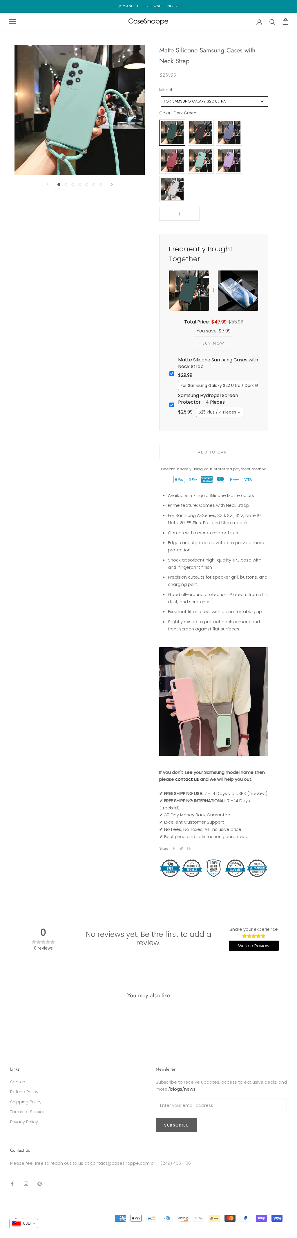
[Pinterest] (189, 848)
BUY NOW (213, 343)
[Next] (112, 184)
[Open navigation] (12, 21)
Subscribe (176, 1125)
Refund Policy (24, 1092)
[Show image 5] (86, 184)
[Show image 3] (72, 184)
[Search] (272, 22)
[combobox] (214, 101)
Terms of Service (28, 1112)
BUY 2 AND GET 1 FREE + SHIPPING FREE (148, 6)
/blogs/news (181, 1089)
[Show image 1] (58, 184)
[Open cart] (285, 21)
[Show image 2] (65, 184)
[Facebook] (173, 848)
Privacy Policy (24, 1122)
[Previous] (47, 184)
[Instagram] (26, 1183)
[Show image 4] (79, 184)
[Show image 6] (93, 184)
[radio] (172, 133)
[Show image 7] (100, 184)
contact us (187, 779)
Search (17, 1082)
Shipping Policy (25, 1102)
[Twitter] (181, 848)
